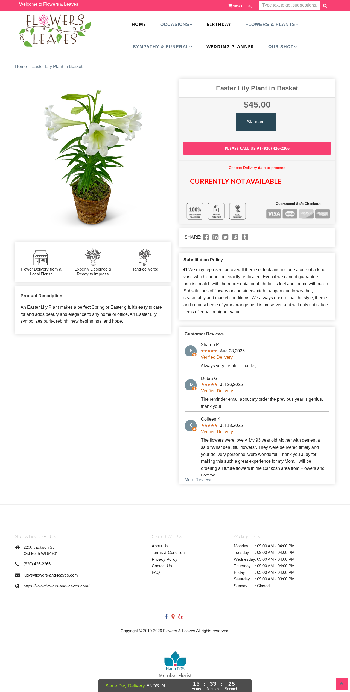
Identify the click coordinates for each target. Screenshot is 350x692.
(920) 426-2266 (37, 564)
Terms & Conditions (169, 552)
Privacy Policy (164, 559)
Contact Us (162, 565)
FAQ (156, 572)
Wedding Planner (230, 47)
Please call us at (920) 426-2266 (257, 148)
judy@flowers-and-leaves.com (51, 575)
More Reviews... (200, 479)
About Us (160, 545)
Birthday (219, 24)
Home (139, 24)
